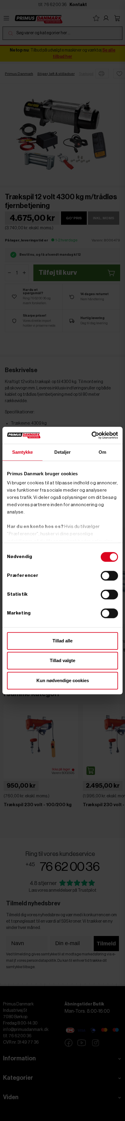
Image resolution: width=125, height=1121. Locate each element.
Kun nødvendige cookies (62, 680)
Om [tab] (102, 452)
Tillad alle (62, 640)
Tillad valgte (62, 660)
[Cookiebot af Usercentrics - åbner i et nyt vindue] (91, 435)
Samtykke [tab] (22, 452)
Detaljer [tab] (62, 452)
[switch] (109, 576)
